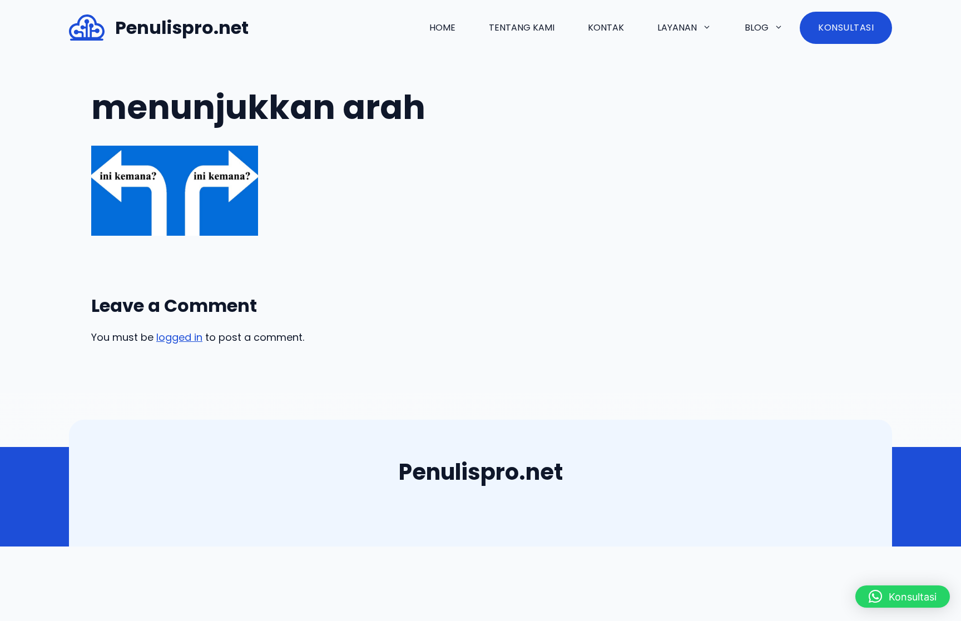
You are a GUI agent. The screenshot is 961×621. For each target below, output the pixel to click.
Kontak (606, 27)
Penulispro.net (182, 27)
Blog (757, 27)
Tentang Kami (521, 27)
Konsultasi (846, 27)
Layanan (677, 27)
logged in (179, 337)
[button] (902, 596)
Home (442, 27)
